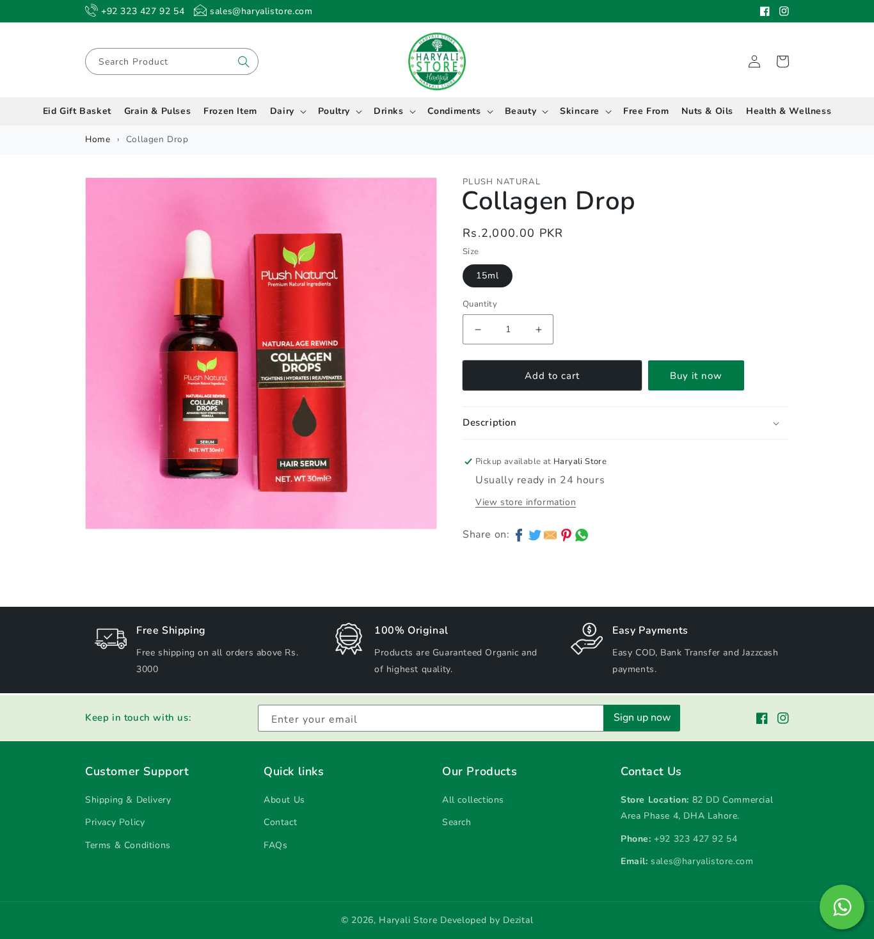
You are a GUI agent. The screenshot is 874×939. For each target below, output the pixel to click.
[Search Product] (244, 61)
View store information (525, 502)
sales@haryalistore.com (702, 861)
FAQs (275, 845)
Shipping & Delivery (128, 800)
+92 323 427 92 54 (695, 839)
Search (457, 822)
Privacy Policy (115, 822)
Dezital (518, 920)
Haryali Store (408, 920)
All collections (473, 800)
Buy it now (696, 375)
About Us (284, 800)
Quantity (480, 304)
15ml (487, 275)
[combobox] (172, 61)
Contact (280, 822)
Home (97, 139)
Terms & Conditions (128, 845)
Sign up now (642, 717)
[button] (782, 61)
